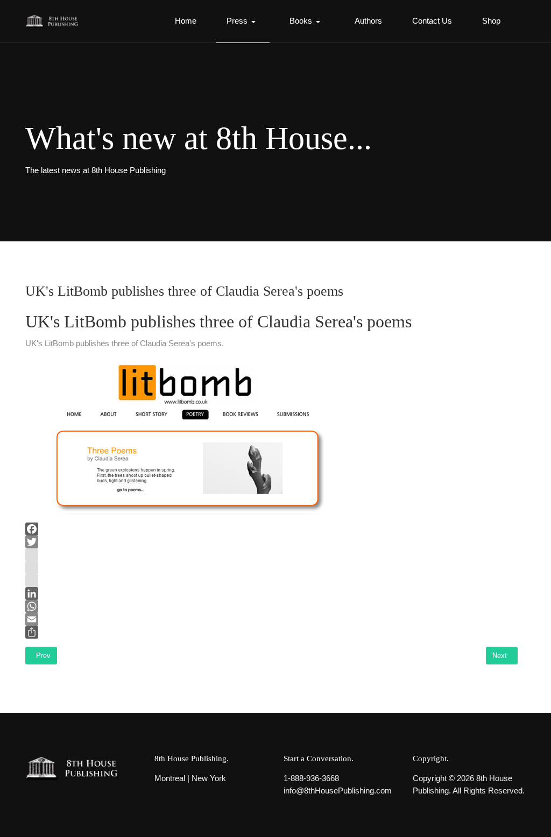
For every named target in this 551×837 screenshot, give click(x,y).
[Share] (271, 632)
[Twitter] (271, 541)
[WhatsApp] (271, 606)
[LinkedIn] (271, 593)
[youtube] (271, 567)
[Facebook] (271, 529)
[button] (243, 21)
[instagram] (271, 554)
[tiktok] (271, 580)
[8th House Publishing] (54, 21)
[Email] (271, 619)
